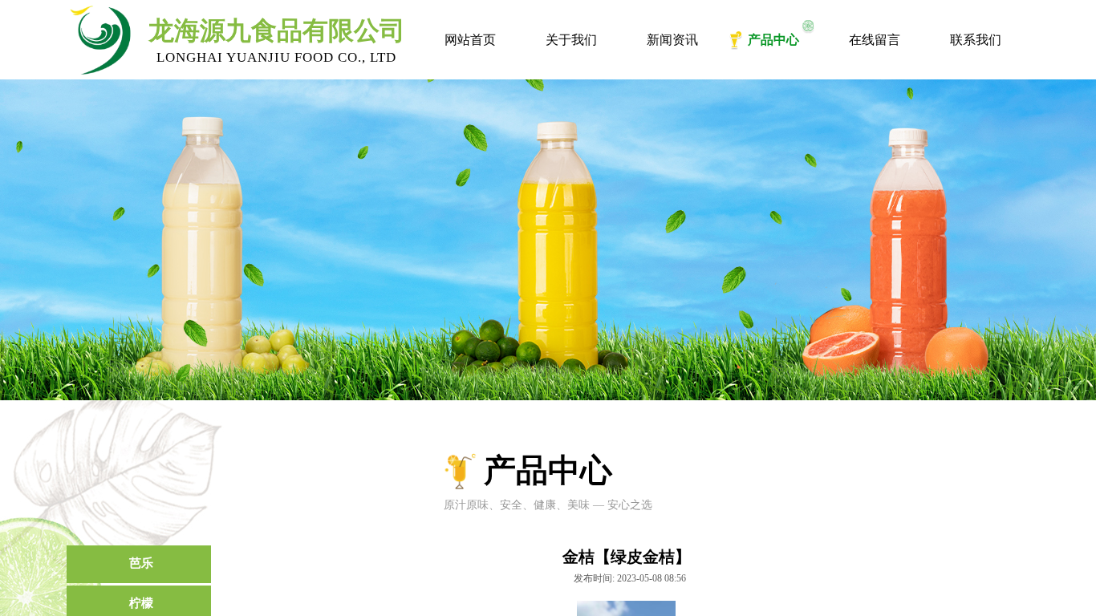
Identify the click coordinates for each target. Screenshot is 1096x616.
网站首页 (470, 40)
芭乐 (141, 563)
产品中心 (773, 40)
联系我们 (975, 40)
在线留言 (874, 40)
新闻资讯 (672, 40)
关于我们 (571, 40)
